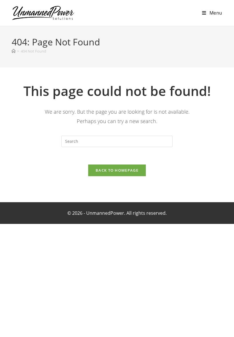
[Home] (13, 51)
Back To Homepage (117, 170)
